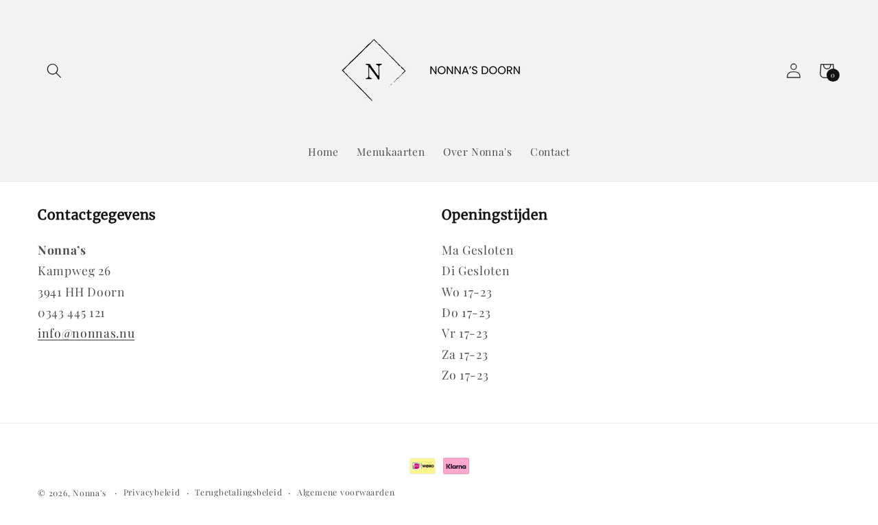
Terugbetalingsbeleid (238, 492)
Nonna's (89, 492)
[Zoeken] (54, 70)
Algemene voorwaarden (345, 492)
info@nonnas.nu (86, 332)
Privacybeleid (151, 492)
